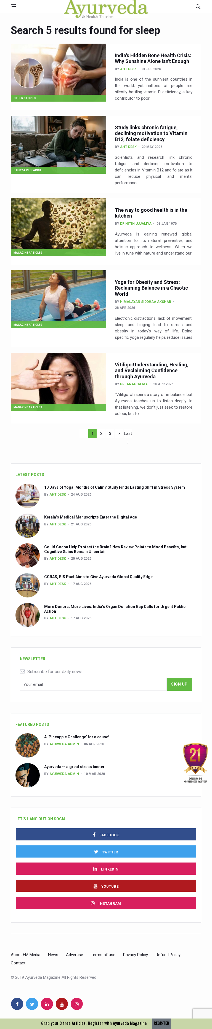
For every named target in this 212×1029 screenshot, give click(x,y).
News (53, 954)
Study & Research (27, 170)
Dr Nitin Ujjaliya (136, 224)
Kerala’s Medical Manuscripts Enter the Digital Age (90, 517)
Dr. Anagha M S (134, 384)
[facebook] (17, 1004)
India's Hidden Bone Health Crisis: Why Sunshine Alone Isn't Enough (153, 58)
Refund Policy (168, 954)
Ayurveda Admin (64, 744)
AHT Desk (128, 69)
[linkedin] (47, 1004)
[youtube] (61, 1004)
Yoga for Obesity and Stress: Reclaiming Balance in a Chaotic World (151, 288)
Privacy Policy (135, 954)
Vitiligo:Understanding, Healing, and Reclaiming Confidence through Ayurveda (152, 370)
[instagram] (76, 1004)
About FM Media (25, 954)
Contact (18, 963)
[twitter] (32, 1004)
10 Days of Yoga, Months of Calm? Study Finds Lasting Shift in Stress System (114, 487)
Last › (128, 434)
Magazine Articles (28, 252)
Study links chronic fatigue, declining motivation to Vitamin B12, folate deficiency (151, 133)
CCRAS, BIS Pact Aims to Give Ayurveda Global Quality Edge (98, 577)
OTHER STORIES (25, 98)
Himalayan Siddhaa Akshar (145, 302)
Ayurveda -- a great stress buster (74, 767)
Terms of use (103, 954)
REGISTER (161, 1023)
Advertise (74, 954)
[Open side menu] (13, 6)
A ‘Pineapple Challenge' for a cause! (76, 737)
